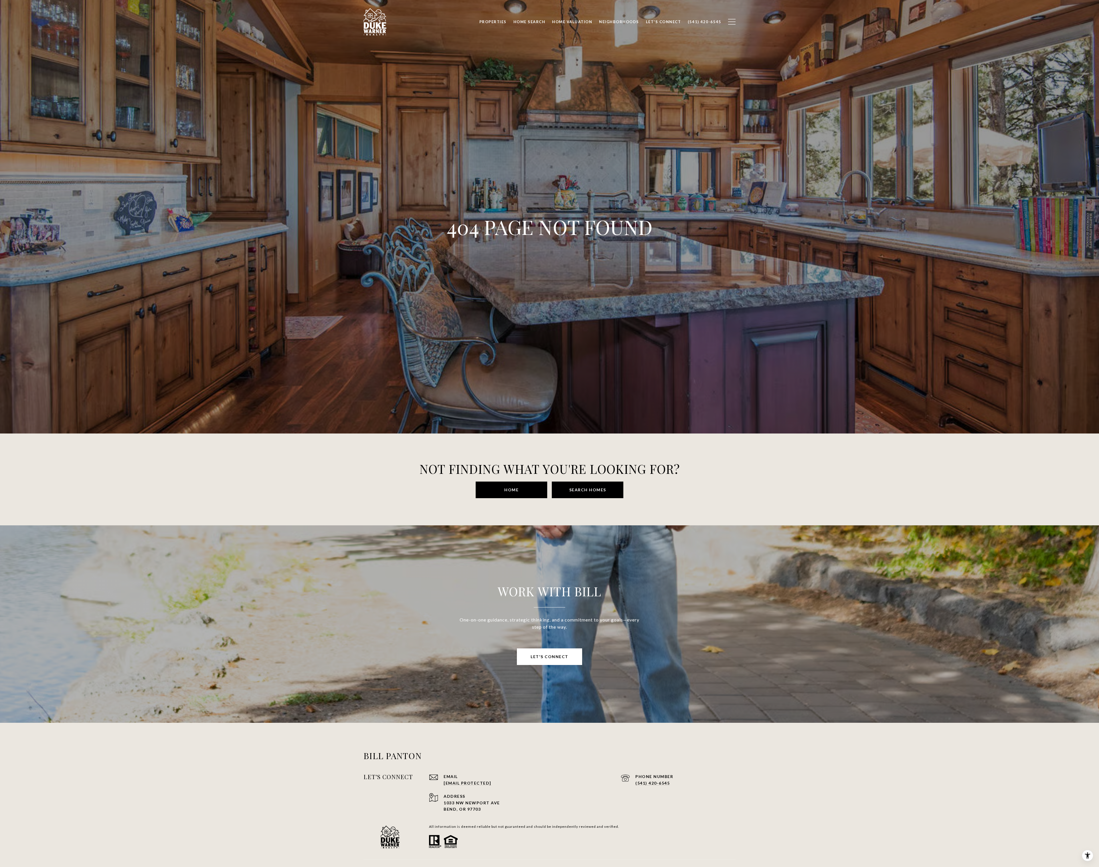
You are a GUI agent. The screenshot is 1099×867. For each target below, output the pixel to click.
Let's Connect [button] (549, 656)
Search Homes (587, 489)
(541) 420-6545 (652, 783)
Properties (493, 22)
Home (511, 489)
